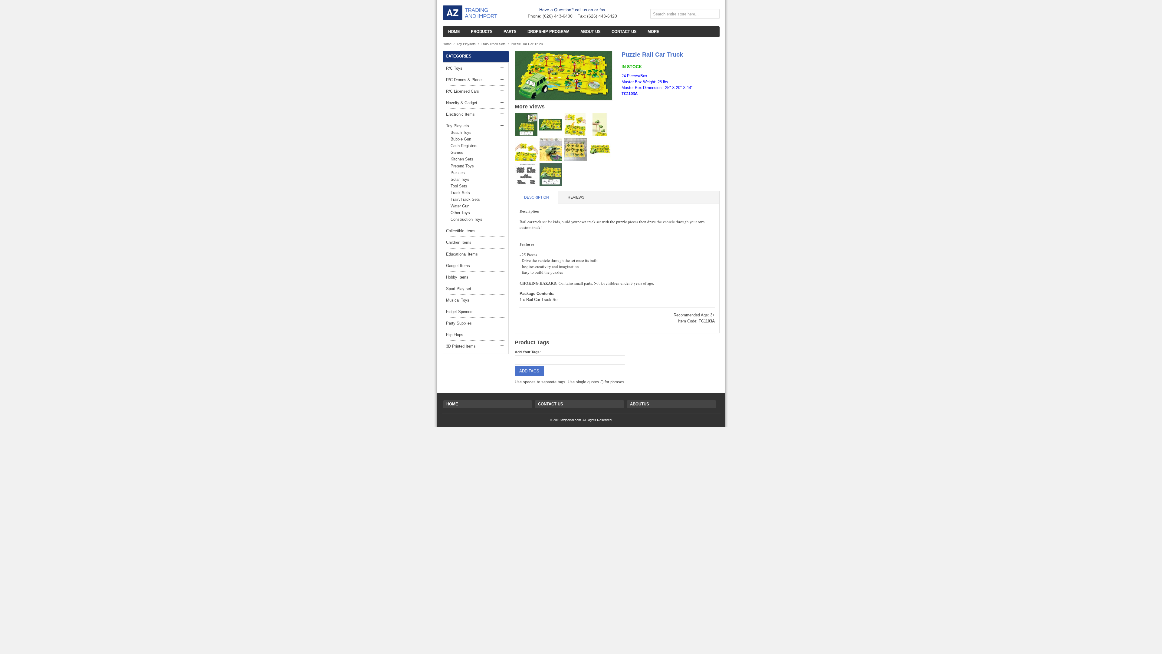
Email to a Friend (628, 107)
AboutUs (639, 404)
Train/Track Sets (493, 44)
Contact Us (550, 404)
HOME (452, 404)
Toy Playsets (466, 44)
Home (447, 44)
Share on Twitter (652, 107)
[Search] (713, 15)
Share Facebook (640, 107)
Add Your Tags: (528, 352)
